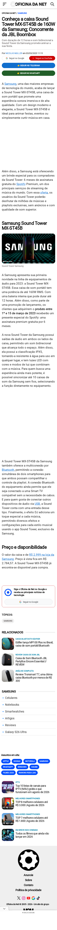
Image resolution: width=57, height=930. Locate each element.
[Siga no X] (19, 898)
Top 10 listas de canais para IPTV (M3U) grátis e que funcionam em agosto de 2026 (32, 789)
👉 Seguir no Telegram (28, 65)
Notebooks (12, 704)
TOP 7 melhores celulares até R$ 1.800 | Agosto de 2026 (32, 819)
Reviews (10, 725)
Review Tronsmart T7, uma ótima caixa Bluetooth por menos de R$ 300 (34, 677)
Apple (6, 761)
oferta (44, 192)
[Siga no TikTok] (38, 898)
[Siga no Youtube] (28, 898)
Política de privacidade (28, 890)
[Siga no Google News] (33, 898)
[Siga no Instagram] (24, 898)
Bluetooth (8, 470)
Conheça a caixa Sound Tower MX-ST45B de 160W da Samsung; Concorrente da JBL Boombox (28, 26)
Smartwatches (14, 711)
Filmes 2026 (8, 773)
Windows (22, 767)
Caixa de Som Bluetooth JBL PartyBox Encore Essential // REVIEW (31, 661)
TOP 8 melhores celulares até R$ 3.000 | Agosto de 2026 (32, 803)
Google (17, 761)
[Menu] (5, 4)
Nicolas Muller (13, 53)
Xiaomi (34, 767)
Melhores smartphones (28, 798)
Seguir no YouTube (43, 58)
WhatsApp (8, 767)
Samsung (22, 13)
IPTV (18, 782)
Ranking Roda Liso (27, 773)
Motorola (30, 761)
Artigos (9, 718)
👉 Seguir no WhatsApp (28, 73)
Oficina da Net (9, 13)
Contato (28, 885)
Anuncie (28, 875)
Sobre (28, 880)
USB (37, 503)
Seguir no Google (16, 58)
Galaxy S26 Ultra (16, 732)
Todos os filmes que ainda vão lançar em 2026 (32, 835)
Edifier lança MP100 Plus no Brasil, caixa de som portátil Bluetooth (34, 644)
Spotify (21, 184)
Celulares (11, 698)
